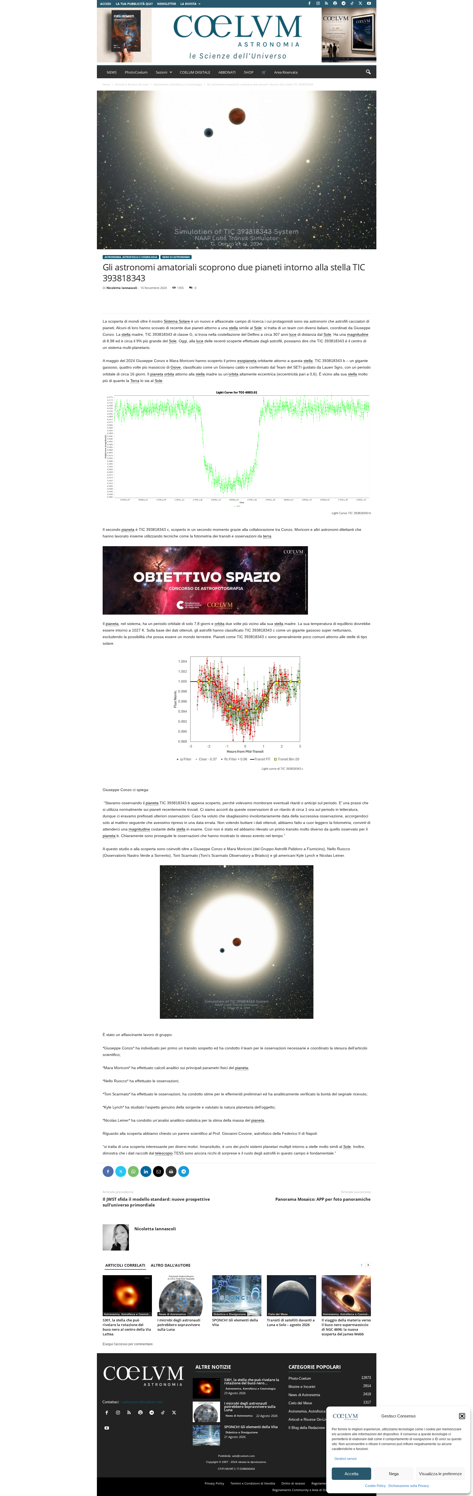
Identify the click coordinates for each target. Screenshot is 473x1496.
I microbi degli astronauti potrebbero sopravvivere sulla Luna (178, 1325)
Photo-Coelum (300, 1378)
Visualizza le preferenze (440, 1473)
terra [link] (267, 536)
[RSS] (326, 3)
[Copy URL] (208, 1171)
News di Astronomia (176, 257)
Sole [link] (258, 328)
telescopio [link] (164, 1153)
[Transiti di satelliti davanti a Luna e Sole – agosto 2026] (291, 1295)
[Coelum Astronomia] (236, 35)
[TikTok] (352, 3)
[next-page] (368, 1265)
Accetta (351, 1473)
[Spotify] (335, 3)
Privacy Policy (214, 1483)
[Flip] (196, 1171)
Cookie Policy (375, 1486)
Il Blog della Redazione (307, 1428)
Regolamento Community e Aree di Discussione (305, 1490)
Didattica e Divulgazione (230, 1314)
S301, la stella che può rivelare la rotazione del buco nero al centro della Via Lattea (127, 1327)
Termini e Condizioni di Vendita (252, 1483)
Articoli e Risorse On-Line (131, 84)
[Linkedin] (145, 1171)
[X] (360, 3)
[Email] (158, 1171)
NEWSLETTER (166, 4)
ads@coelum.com (243, 1455)
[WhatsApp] (133, 1171)
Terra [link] (134, 380)
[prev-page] (361, 1265)
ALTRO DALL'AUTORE (171, 1265)
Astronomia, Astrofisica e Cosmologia (178, 84)
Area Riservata (286, 72)
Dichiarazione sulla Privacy (408, 1486)
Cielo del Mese (278, 1314)
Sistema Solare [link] (177, 321)
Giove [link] (176, 367)
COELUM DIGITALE (195, 72)
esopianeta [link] (246, 360)
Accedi (105, 4)
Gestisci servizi (345, 1459)
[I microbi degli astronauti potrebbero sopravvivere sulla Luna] (182, 1295)
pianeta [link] (156, 374)
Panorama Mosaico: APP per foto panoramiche (323, 1199)
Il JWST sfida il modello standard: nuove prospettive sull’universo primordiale (156, 1202)
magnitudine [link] (357, 334)
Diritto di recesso (293, 1483)
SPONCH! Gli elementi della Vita (235, 1322)
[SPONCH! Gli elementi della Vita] (236, 1295)
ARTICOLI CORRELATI (125, 1265)
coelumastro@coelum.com (142, 1402)
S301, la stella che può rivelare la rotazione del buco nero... (251, 1381)
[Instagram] (318, 3)
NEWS (112, 72)
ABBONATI (227, 72)
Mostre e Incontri (302, 1387)
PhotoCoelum (136, 72)
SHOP (248, 72)
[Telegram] (343, 3)
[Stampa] (171, 1171)
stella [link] (233, 328)
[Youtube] (369, 3)
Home (106, 84)
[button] (462, 1416)
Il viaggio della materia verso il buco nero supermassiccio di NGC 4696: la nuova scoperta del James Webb (346, 1327)
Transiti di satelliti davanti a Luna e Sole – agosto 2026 (291, 1322)
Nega (394, 1473)
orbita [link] (169, 374)
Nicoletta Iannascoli (121, 288)
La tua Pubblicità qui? (134, 4)
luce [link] (292, 334)
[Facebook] (309, 3)
